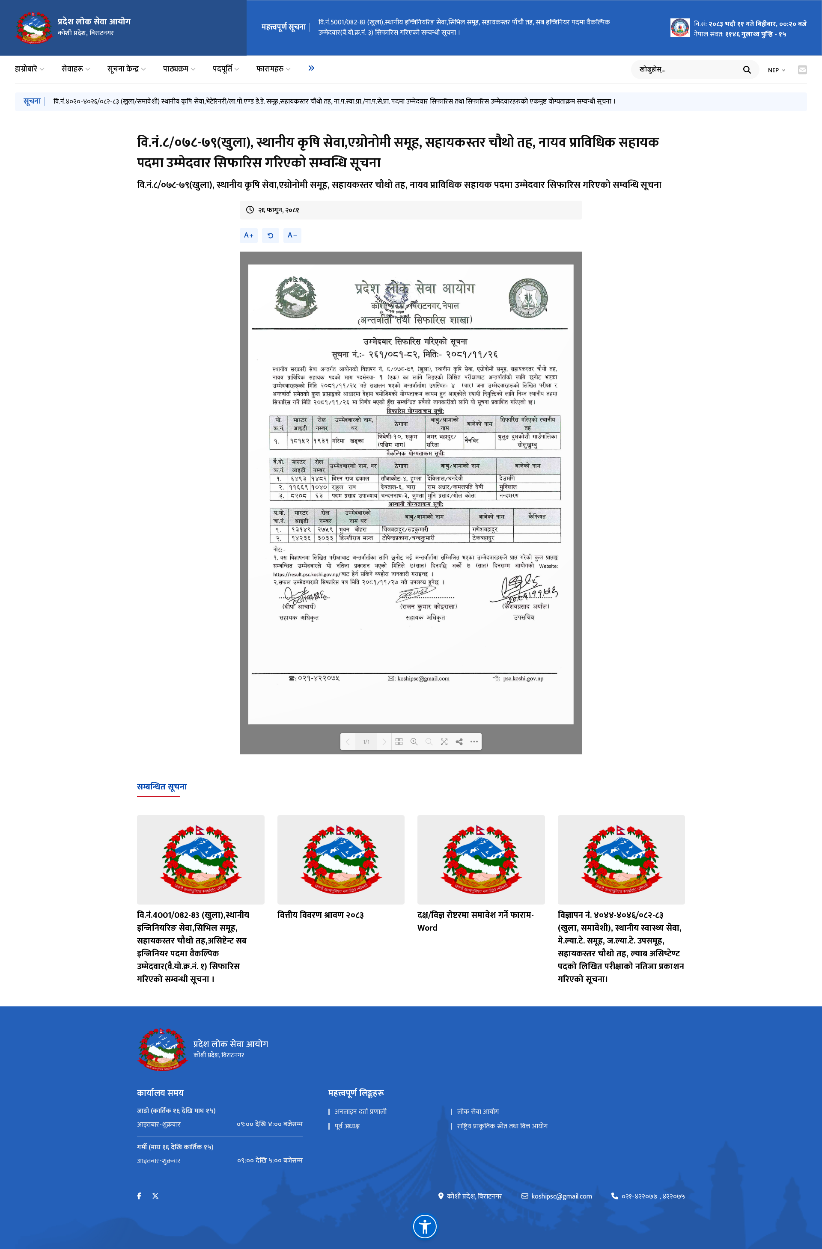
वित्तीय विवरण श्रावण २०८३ (320, 915)
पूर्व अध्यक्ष (347, 1126)
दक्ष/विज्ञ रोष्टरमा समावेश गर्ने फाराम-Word (475, 921)
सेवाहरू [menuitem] (72, 69)
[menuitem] (311, 68)
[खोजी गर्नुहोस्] (747, 70)
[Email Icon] (802, 70)
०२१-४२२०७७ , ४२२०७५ (653, 1197)
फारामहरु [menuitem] (269, 69)
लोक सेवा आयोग (478, 1112)
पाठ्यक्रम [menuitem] (175, 69)
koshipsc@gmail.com (562, 1197)
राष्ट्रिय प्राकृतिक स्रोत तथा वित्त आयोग (502, 1126)
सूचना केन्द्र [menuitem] (123, 69)
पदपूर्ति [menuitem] (222, 69)
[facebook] (139, 1196)
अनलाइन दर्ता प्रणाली (361, 1112)
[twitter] (155, 1196)
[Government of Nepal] (34, 28)
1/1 (366, 741)
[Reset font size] (270, 235)
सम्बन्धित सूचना (162, 787)
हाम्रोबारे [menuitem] (26, 69)
